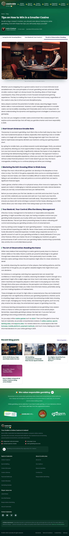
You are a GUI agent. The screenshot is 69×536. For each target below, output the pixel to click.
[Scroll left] (1, 37)
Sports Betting (5, 464)
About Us (38, 460)
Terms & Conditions (48, 532)
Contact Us (39, 472)
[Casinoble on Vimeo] (11, 515)
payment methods (28, 326)
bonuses (4, 326)
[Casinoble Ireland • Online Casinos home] (8, 4)
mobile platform (14, 326)
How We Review (5, 498)
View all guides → (62, 340)
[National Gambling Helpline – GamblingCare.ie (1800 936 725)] (26, 414)
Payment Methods (6, 476)
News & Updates (40, 468)
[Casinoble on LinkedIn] (3, 515)
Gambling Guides (6, 485)
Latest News (4, 494)
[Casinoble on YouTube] (7, 515)
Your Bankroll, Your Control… (34, 37)
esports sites (19, 324)
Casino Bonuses (6, 468)
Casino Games (5, 472)
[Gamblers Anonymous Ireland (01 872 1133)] (42, 414)
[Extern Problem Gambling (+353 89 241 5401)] (58, 414)
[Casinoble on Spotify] (15, 515)
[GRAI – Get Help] (10, 414)
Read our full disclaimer (58, 524)
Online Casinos (5, 460)
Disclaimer (38, 532)
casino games (20, 318)
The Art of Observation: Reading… (55, 37)
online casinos (46, 321)
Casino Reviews (6, 481)
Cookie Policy (58, 532)
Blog (7, 14)
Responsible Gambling (42, 476)
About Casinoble (6, 506)
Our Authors (39, 464)
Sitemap (65, 532)
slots (33, 318)
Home (2, 14)
